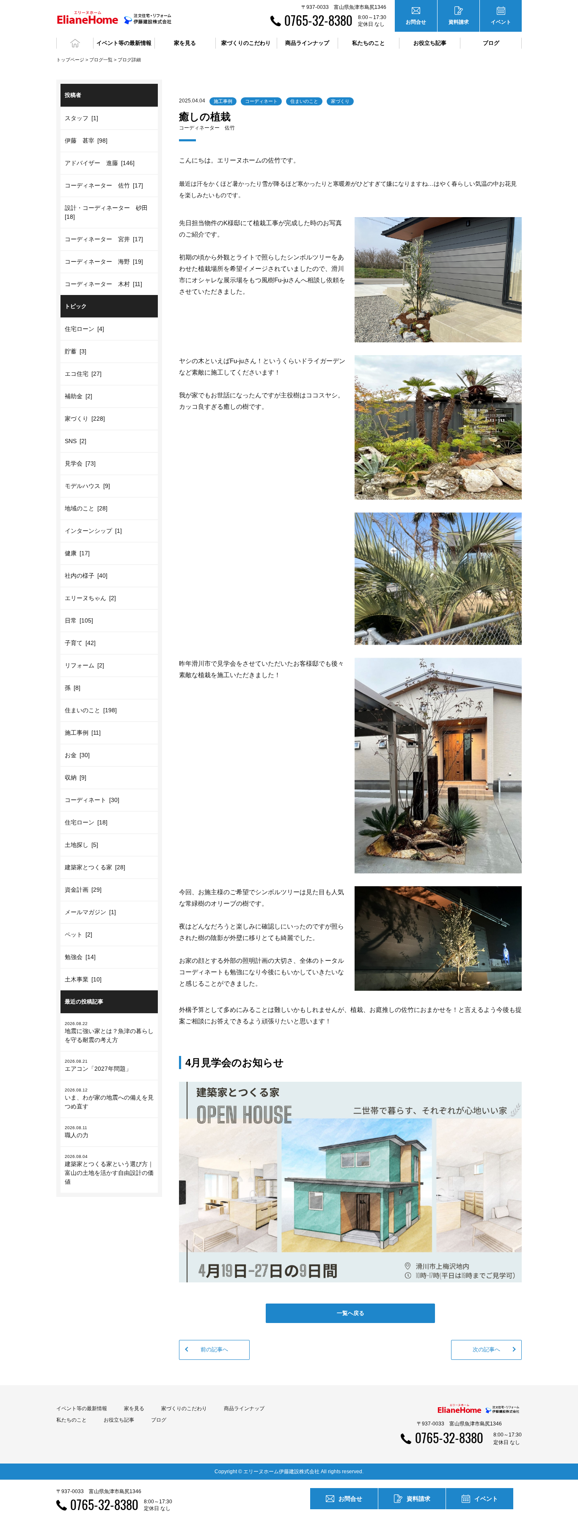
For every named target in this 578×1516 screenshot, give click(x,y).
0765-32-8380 (318, 20)
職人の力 (76, 1131)
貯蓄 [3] (75, 351)
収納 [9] (75, 777)
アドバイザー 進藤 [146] (100, 163)
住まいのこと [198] (91, 710)
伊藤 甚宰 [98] (86, 140)
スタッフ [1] (81, 118)
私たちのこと (71, 1420)
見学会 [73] (80, 463)
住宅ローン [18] (86, 822)
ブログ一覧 (101, 59)
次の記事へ (486, 1349)
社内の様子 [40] (86, 575)
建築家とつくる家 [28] (95, 867)
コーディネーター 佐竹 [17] (104, 185)
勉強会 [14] (80, 957)
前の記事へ (214, 1349)
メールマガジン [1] (90, 912)
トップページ (70, 59)
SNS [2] (75, 441)
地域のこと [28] (86, 508)
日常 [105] (79, 620)
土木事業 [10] (83, 979)
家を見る (134, 1408)
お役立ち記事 (429, 43)
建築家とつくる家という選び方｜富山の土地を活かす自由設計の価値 (109, 1169)
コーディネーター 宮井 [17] (104, 239)
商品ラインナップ (244, 1408)
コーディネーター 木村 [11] (103, 284)
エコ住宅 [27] (83, 373)
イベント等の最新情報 (81, 1408)
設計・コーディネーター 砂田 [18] (108, 212)
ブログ (491, 43)
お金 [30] (77, 755)
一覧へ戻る (350, 1313)
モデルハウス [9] (87, 485)
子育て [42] (80, 642)
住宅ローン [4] (84, 328)
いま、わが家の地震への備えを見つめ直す (109, 1099)
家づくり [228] (85, 418)
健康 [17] (77, 553)
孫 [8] (72, 687)
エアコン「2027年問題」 (98, 1065)
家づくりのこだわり (184, 1408)
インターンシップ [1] (93, 530)
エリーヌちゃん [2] (90, 598)
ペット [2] (78, 934)
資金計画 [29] (83, 889)
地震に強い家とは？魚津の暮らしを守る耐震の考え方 (109, 1032)
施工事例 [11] (83, 732)
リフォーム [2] (84, 665)
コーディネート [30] (92, 800)
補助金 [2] (78, 396)
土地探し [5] (81, 844)
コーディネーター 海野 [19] (104, 261)
